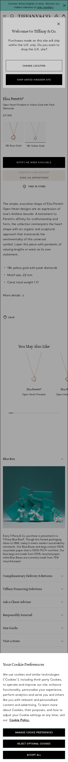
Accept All (34, 755)
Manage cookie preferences (34, 732)
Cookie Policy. (19, 720)
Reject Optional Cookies (34, 743)
